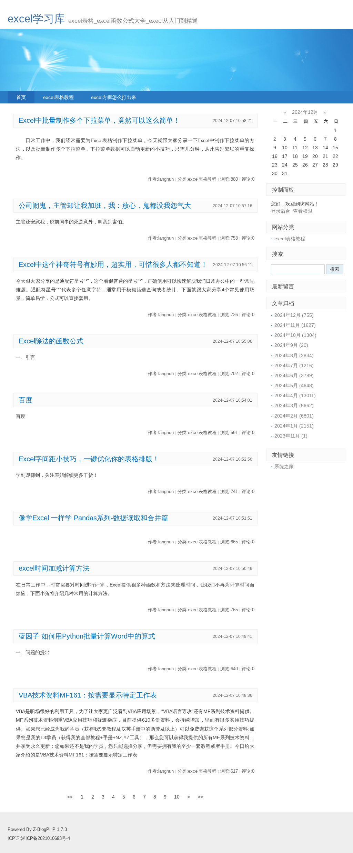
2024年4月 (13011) (295, 395)
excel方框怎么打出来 (113, 97)
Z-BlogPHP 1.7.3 (50, 829)
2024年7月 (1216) (294, 365)
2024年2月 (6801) (294, 416)
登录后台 (280, 211)
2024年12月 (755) (294, 315)
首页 (21, 97)
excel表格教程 (58, 97)
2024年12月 (305, 112)
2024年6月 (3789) (294, 375)
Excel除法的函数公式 (51, 341)
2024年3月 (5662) (294, 405)
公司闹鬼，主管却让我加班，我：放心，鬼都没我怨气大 (105, 205)
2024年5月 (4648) (294, 385)
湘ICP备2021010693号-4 (45, 838)
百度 (25, 400)
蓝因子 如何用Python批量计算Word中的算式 (87, 636)
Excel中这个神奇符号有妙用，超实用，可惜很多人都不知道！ (113, 264)
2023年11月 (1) (290, 436)
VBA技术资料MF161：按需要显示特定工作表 (88, 695)
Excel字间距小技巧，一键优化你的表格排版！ (89, 459)
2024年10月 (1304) (295, 335)
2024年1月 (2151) (294, 426)
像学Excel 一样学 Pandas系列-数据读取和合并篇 (93, 518)
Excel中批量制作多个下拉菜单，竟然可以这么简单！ (99, 120)
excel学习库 (36, 19)
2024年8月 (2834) (294, 355)
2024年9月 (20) (291, 345)
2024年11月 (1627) (295, 325)
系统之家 (284, 466)
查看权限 (302, 211)
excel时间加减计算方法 (54, 568)
